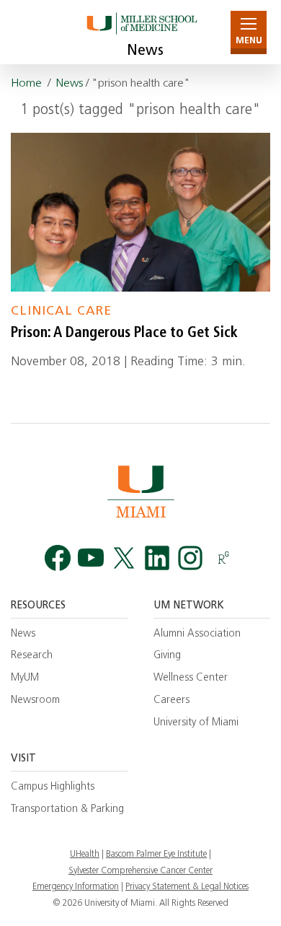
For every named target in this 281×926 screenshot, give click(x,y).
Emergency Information (75, 887)
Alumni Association (197, 634)
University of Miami (195, 722)
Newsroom (35, 700)
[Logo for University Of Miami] (140, 491)
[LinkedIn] (157, 558)
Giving (167, 655)
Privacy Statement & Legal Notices (187, 887)
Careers (171, 700)
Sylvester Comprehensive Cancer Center (140, 871)
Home (26, 83)
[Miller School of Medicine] (141, 32)
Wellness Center (190, 678)
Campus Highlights (52, 787)
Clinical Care (61, 311)
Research (32, 655)
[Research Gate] (223, 558)
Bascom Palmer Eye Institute (156, 854)
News (145, 51)
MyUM (25, 678)
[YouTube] (90, 558)
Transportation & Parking (67, 809)
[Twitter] (123, 558)
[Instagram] (190, 558)
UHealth (84, 854)
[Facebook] (57, 558)
